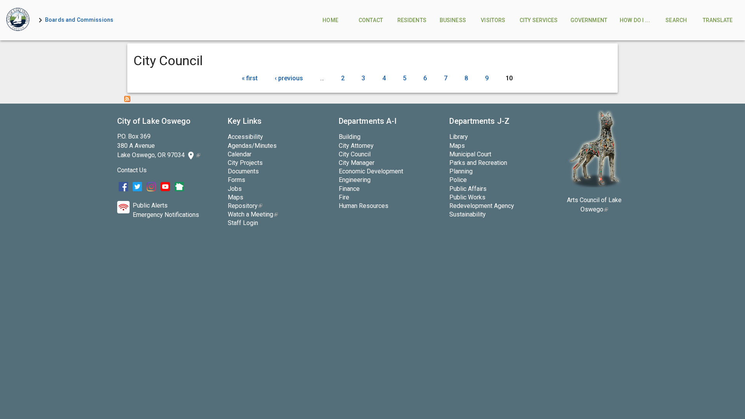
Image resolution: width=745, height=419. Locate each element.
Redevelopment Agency (481, 206)
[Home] (18, 20)
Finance (349, 188)
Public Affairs (468, 188)
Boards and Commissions (79, 20)
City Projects (245, 162)
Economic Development (371, 171)
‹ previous (289, 78)
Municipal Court (470, 154)
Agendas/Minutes (252, 145)
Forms (236, 180)
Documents (243, 171)
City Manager (356, 162)
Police (458, 180)
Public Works (467, 197)
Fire (344, 197)
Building (349, 136)
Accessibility (245, 136)
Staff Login (243, 223)
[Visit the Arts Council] (594, 185)
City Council (355, 154)
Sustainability (467, 214)
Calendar (239, 154)
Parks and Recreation (478, 162)
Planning (461, 171)
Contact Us (132, 170)
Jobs (235, 188)
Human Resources (363, 206)
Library (458, 136)
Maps (235, 197)
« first (250, 78)
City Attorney (356, 145)
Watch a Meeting (253, 214)
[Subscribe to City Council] (127, 100)
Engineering (355, 180)
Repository (245, 206)
